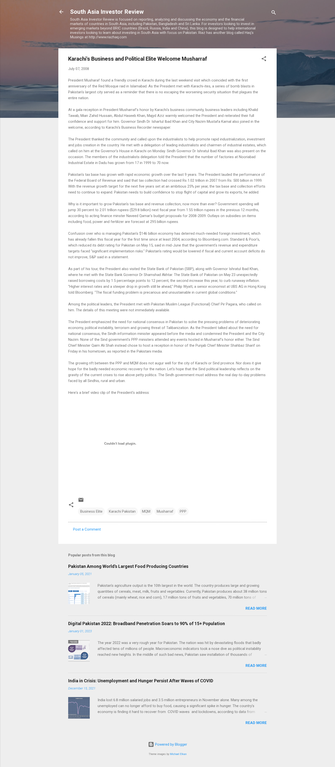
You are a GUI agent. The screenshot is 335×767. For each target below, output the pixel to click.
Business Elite (91, 511)
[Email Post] (81, 501)
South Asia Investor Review (107, 11)
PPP (183, 511)
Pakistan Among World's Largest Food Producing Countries (128, 566)
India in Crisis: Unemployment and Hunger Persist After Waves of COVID (140, 680)
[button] (264, 59)
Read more (256, 608)
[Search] (274, 13)
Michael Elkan (178, 754)
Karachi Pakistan (122, 511)
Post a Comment (87, 529)
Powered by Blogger (170, 744)
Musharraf (165, 511)
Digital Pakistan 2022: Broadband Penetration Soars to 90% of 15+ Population (146, 623)
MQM (146, 511)
